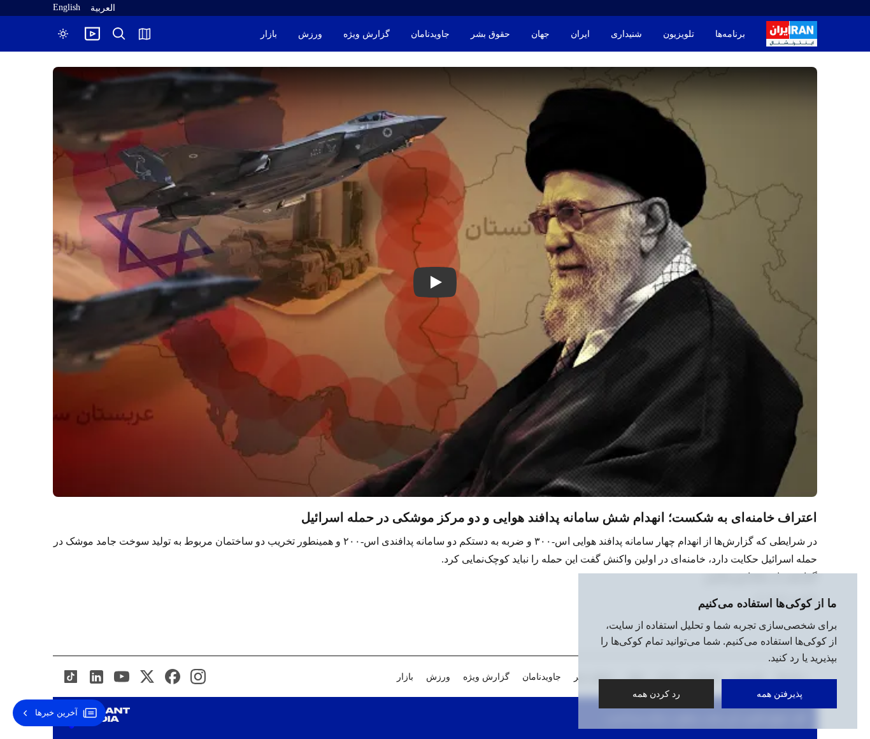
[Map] (144, 33)
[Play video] (92, 33)
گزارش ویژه (366, 34)
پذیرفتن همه (779, 693)
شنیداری (626, 34)
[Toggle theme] (63, 34)
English (66, 7)
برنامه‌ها (730, 34)
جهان (540, 34)
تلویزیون (678, 34)
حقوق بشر (490, 34)
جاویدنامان (430, 34)
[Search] (119, 33)
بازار (268, 34)
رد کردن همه (656, 693)
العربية (102, 8)
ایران (580, 34)
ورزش (310, 34)
